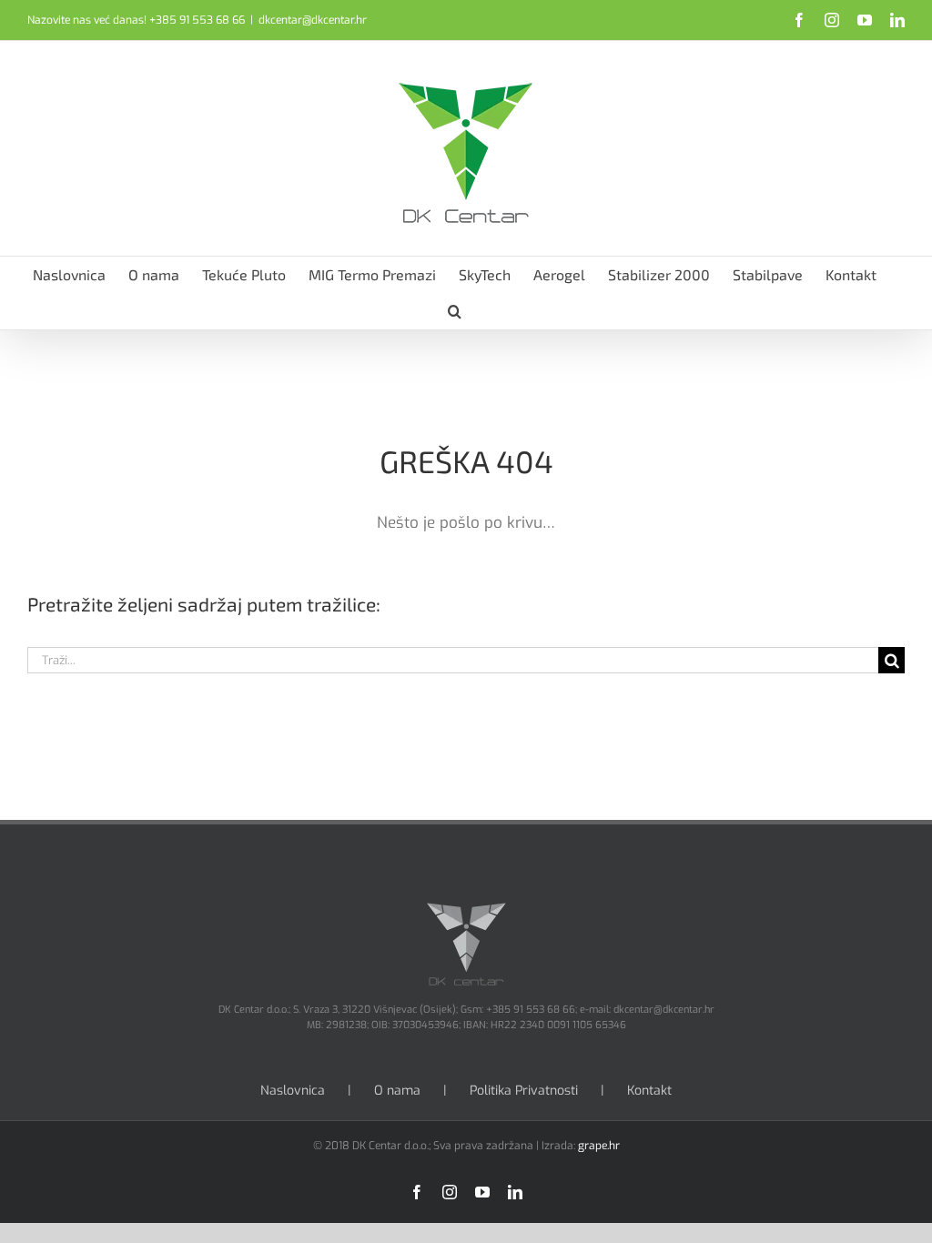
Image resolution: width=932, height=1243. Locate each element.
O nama (397, 1090)
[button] (454, 311)
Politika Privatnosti (524, 1090)
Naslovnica (292, 1090)
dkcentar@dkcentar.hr (312, 20)
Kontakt (649, 1090)
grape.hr (599, 1145)
